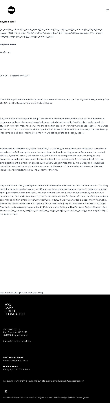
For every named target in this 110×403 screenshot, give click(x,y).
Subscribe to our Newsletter (17, 341)
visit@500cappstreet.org (15, 335)
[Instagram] (6, 391)
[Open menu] (107, 10)
